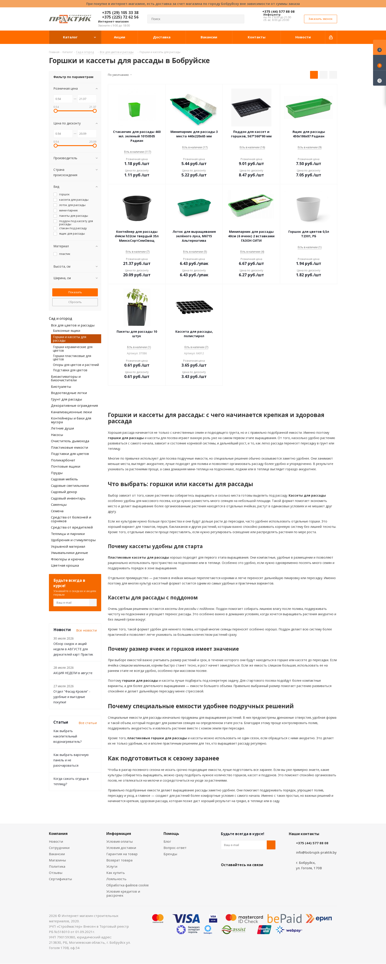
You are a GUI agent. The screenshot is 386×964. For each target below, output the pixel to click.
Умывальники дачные (69, 552)
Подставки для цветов (70, 370)
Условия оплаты (119, 841)
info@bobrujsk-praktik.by (316, 852)
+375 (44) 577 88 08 (278, 11)
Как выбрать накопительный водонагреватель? (67, 736)
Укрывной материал (68, 546)
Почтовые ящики (65, 466)
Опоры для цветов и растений (76, 365)
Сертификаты (60, 879)
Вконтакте (225, 875)
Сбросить (75, 302)
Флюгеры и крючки (67, 559)
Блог (167, 841)
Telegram (258, 875)
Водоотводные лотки (69, 392)
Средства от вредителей (72, 527)
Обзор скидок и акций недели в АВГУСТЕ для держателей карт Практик (73, 649)
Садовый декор (64, 491)
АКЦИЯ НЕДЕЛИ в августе (72, 673)
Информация (118, 833)
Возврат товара (119, 860)
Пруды (57, 473)
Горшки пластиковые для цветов (72, 357)
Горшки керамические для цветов (72, 348)
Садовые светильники (70, 485)
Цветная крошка (65, 565)
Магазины (57, 860)
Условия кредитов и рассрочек (123, 893)
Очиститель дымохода (70, 441)
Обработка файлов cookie (127, 885)
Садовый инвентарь (68, 498)
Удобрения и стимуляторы (73, 540)
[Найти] (239, 18)
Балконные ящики (66, 330)
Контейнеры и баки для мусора (71, 420)
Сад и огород (60, 318)
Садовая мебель (64, 479)
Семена (57, 511)
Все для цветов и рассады (72, 325)
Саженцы (59, 504)
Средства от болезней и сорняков (71, 519)
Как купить (115, 872)
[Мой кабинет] (331, 37)
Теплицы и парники (68, 533)
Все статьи (88, 722)
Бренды (170, 854)
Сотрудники (59, 847)
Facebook (236, 875)
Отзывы (55, 872)
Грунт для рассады (66, 399)
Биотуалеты (61, 386)
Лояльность (116, 879)
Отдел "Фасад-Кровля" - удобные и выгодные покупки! (71, 696)
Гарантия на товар (122, 854)
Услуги (111, 866)
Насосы (57, 434)
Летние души (62, 428)
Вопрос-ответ (175, 847)
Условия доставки (121, 847)
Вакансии (57, 854)
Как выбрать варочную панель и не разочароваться (71, 760)
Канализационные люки (71, 412)
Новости (56, 841)
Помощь (171, 833)
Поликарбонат (63, 460)
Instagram (247, 875)
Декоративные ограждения (74, 405)
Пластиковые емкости (69, 447)
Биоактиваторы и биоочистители (66, 378)
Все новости (86, 630)
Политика (57, 866)
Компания (58, 833)
